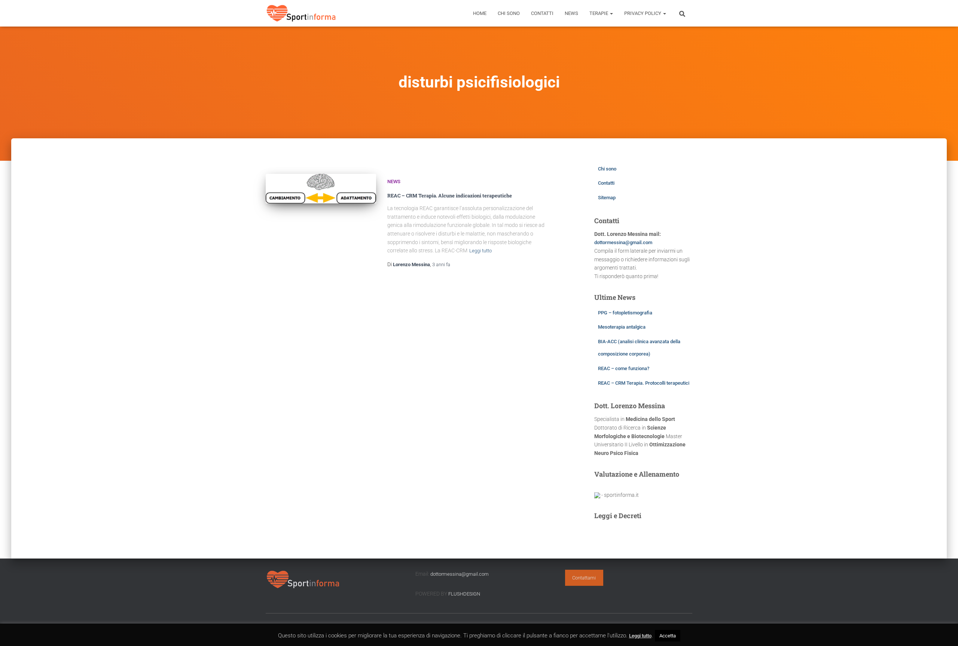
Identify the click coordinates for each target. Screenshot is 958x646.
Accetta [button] (667, 636)
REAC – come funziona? (623, 368)
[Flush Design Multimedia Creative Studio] (597, 495)
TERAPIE (599, 13)
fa (441, 264)
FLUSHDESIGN (464, 594)
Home (479, 13)
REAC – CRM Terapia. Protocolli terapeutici (643, 383)
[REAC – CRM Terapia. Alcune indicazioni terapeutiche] (321, 188)
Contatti (542, 13)
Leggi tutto (480, 250)
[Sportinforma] (301, 13)
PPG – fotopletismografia (625, 313)
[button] (611, 13)
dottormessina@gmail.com (623, 242)
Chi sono (509, 13)
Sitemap (607, 197)
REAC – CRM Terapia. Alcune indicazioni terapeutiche (449, 195)
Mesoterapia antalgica (622, 327)
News (571, 13)
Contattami (584, 578)
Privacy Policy (643, 13)
